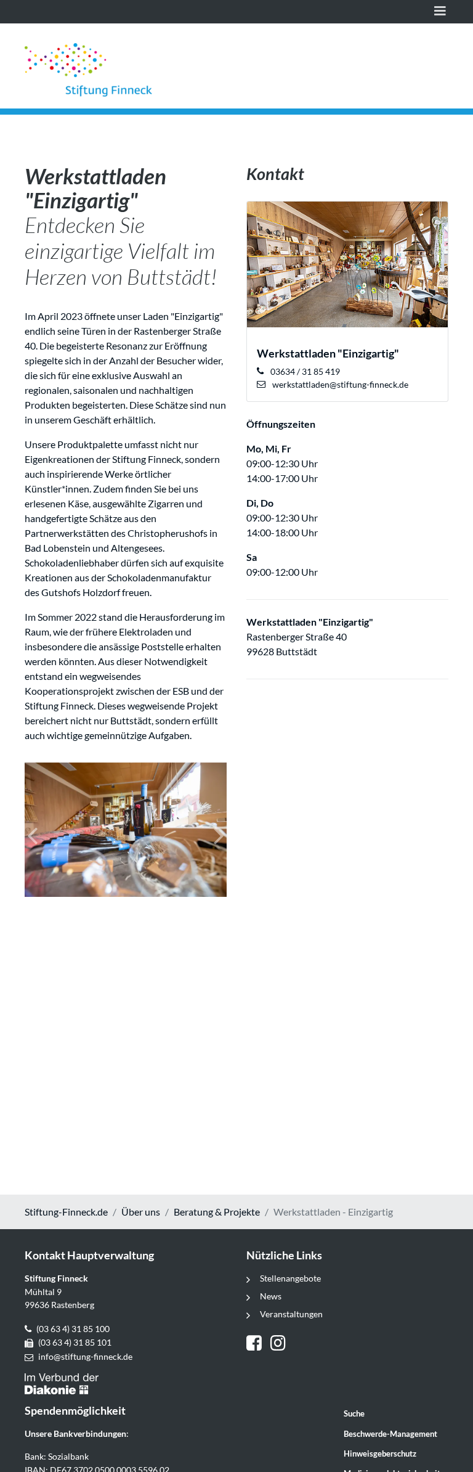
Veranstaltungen (291, 1314)
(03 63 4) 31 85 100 (73, 1328)
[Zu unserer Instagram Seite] (279, 1344)
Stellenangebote (290, 1278)
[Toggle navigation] (440, 12)
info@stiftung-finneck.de (85, 1356)
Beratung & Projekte (217, 1211)
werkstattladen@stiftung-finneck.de (339, 384)
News (270, 1296)
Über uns (140, 1211)
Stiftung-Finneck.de (66, 1211)
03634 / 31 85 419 (304, 371)
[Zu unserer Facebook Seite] (258, 1344)
